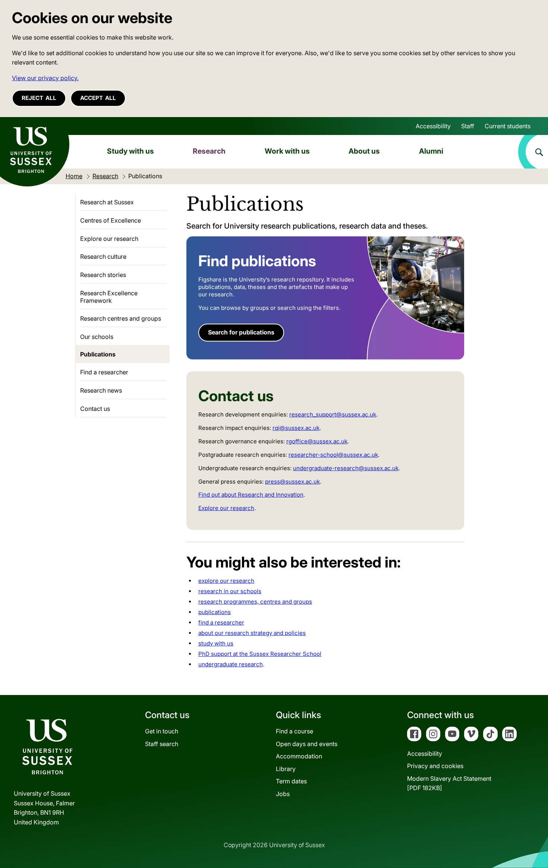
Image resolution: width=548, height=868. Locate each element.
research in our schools (229, 591)
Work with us (287, 151)
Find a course (294, 731)
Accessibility (433, 126)
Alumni (431, 151)
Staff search (161, 744)
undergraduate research (230, 664)
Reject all (39, 97)
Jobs (283, 794)
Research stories (103, 275)
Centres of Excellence (110, 220)
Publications (98, 354)
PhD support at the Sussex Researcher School (259, 653)
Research (209, 151)
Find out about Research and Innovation (250, 494)
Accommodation (299, 756)
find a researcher (221, 622)
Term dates (291, 781)
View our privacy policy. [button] (45, 78)
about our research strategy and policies (252, 632)
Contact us (95, 408)
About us (364, 151)
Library (286, 769)
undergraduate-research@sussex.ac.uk (346, 468)
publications (214, 612)
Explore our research (226, 508)
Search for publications (241, 332)
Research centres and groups (120, 318)
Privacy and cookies (435, 766)
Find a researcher (104, 372)
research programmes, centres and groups (255, 601)
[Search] (533, 152)
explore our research (226, 580)
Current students (507, 126)
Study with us (130, 151)
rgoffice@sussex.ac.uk (316, 441)
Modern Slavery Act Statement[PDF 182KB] (449, 783)
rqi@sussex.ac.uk (296, 427)
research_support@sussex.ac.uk (332, 414)
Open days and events (306, 744)
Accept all (98, 97)
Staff (467, 126)
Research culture (103, 256)
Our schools (96, 336)
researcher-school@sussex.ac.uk (333, 454)
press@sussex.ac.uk (292, 481)
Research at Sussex (107, 202)
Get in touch (161, 731)
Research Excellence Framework (109, 296)
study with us (215, 643)
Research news (101, 390)
